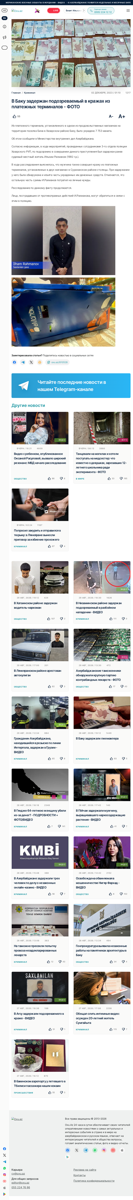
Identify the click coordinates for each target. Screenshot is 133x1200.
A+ (121, 116)
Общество (20, 479)
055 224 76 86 (21, 1187)
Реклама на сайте (84, 1169)
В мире (80, 479)
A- (111, 116)
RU (4, 18)
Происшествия (23, 1093)
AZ (4, 10)
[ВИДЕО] (40, 427)
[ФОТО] (102, 427)
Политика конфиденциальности (94, 1180)
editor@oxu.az (20, 1182)
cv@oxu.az (18, 1173)
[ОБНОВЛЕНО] (40, 784)
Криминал (20, 546)
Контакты (79, 1175)
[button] (84, 10)
